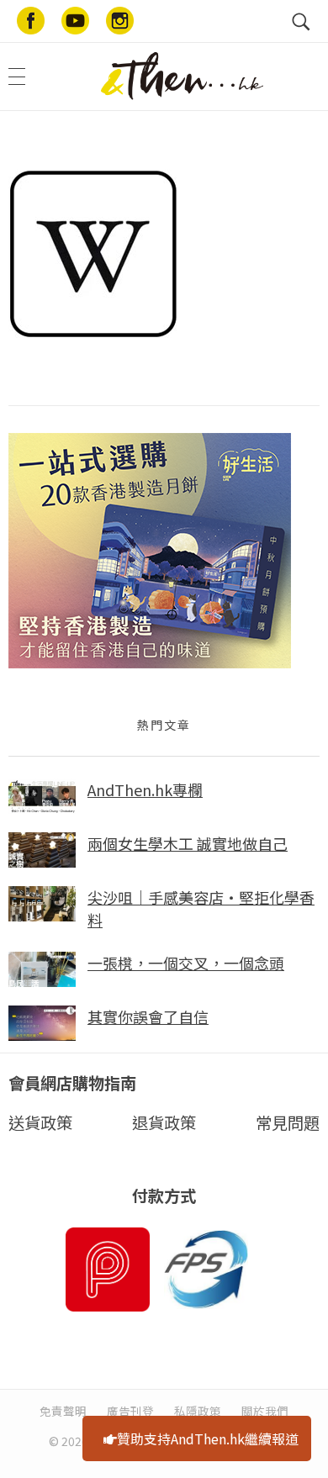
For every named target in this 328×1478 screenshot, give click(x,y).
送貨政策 (40, 1122)
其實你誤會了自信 (148, 1016)
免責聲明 (63, 1410)
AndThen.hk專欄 (145, 789)
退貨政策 (164, 1122)
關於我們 (264, 1410)
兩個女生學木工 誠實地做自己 (187, 843)
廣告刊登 (130, 1410)
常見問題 (288, 1122)
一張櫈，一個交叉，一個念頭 (185, 963)
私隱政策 (197, 1410)
